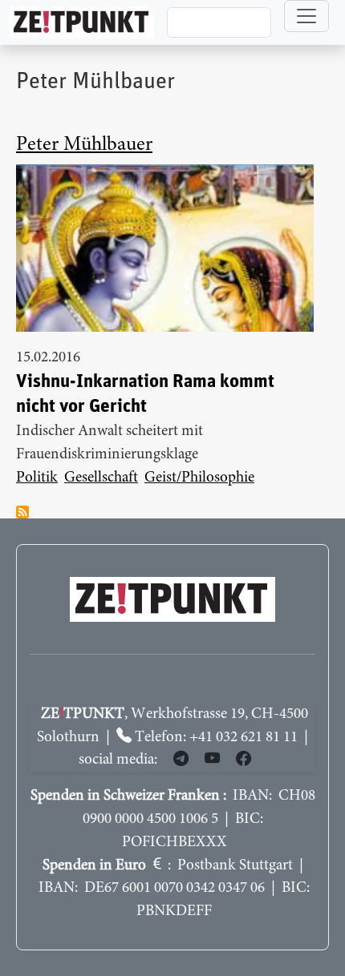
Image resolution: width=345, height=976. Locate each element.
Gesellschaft (101, 478)
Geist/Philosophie (199, 478)
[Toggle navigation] (306, 16)
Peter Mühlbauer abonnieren (22, 512)
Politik (37, 478)
